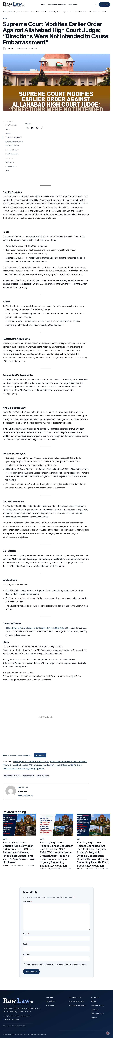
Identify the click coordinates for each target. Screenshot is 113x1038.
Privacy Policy (97, 1014)
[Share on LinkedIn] (32, 127)
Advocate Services (77, 1005)
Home (5, 12)
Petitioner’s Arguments (14, 137)
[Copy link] (42, 127)
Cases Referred (11, 166)
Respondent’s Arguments (14, 141)
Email (25, 944)
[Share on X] (27, 127)
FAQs (7, 170)
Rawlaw (10, 48)
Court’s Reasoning (12, 154)
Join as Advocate (76, 1001)
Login (106, 4)
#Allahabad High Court (11, 776)
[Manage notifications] (108, 1033)
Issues (8, 133)
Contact (94, 1010)
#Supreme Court (43, 776)
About (93, 1001)
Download (40, 755)
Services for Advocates (57, 5)
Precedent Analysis (12, 150)
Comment (27, 902)
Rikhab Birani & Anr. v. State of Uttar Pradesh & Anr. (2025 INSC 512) (37, 628)
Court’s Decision (11, 125)
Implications (10, 162)
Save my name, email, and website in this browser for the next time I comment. (57, 964)
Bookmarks (73, 5)
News (43, 5)
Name (26, 934)
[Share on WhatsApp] (37, 127)
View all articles (25, 795)
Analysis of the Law (12, 145)
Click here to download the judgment (17, 755)
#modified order (28, 776)
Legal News (51, 1001)
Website (26, 954)
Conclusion (9, 158)
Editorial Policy (97, 1005)
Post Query (51, 1005)
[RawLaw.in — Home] (21, 1001)
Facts (7, 129)
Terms (94, 1018)
